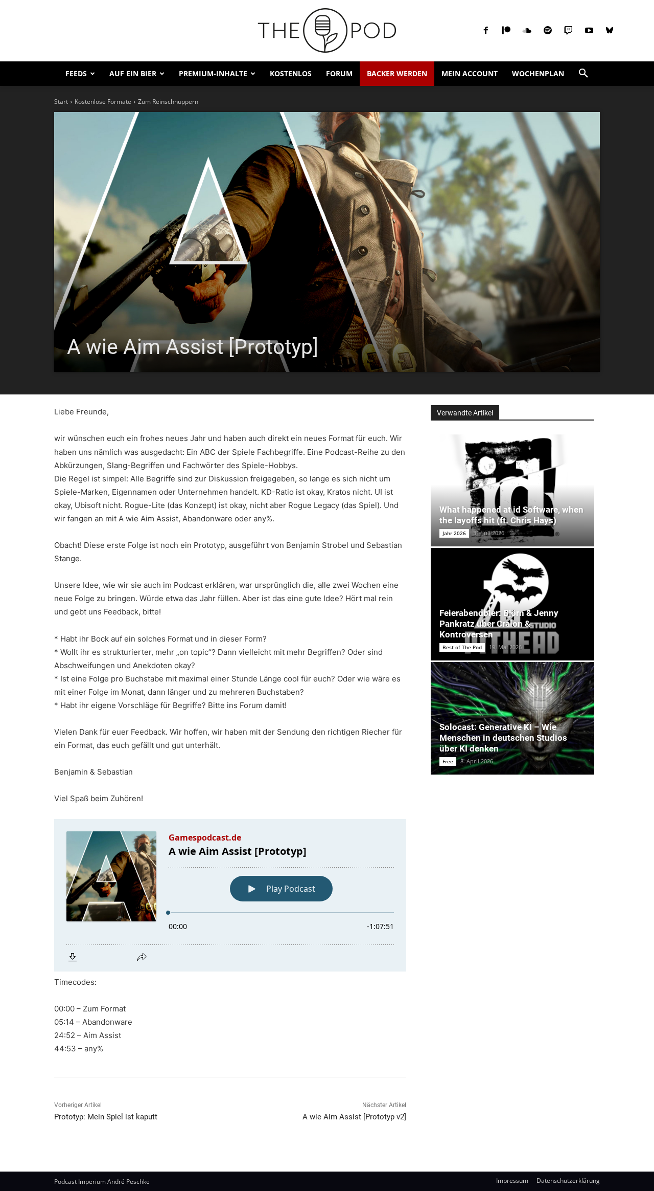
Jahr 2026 (454, 533)
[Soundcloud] (526, 30)
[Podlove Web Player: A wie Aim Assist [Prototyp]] (230, 895)
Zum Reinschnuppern (168, 101)
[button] (583, 73)
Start (61, 101)
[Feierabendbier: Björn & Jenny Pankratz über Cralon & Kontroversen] (512, 604)
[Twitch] (568, 30)
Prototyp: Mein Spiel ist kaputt (105, 1116)
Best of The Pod (462, 647)
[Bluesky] (609, 30)
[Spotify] (547, 30)
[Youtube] (589, 30)
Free (447, 761)
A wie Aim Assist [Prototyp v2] (354, 1116)
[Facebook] (486, 30)
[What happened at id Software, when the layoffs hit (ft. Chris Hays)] (512, 490)
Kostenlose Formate (103, 101)
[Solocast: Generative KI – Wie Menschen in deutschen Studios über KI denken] (512, 718)
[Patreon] (506, 30)
